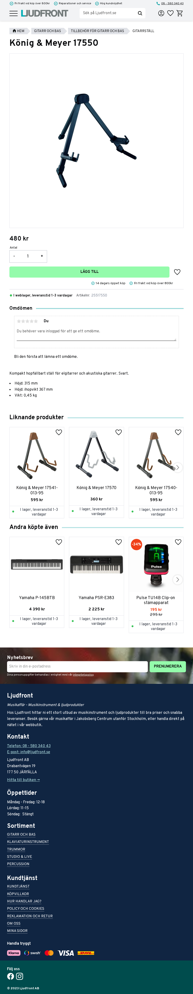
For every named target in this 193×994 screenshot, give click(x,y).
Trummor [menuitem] (16, 850)
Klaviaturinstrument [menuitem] (28, 842)
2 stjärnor (23, 321)
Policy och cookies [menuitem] (25, 909)
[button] (13, 14)
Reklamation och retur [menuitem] (30, 917)
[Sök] (140, 13)
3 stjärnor (27, 321)
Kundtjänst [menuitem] (18, 887)
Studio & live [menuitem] (19, 857)
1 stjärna (19, 321)
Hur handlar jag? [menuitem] (24, 902)
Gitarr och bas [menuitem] (21, 835)
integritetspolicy (83, 675)
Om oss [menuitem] (13, 924)
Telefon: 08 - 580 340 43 (29, 746)
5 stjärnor (36, 321)
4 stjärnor (31, 321)
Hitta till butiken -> (23, 780)
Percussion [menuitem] (18, 865)
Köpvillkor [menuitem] (18, 894)
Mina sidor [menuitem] (17, 931)
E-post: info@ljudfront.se (28, 752)
